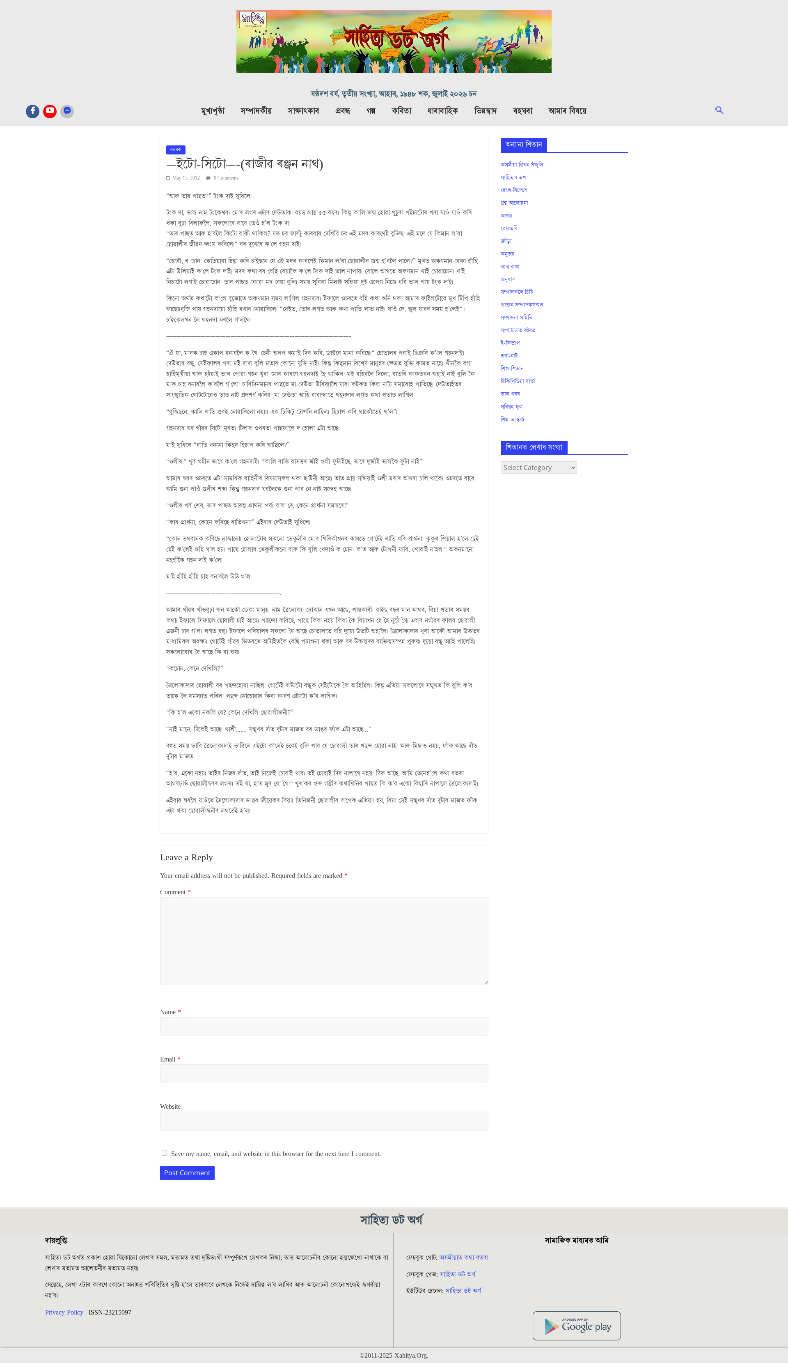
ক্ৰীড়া (506, 241)
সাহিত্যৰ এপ (513, 178)
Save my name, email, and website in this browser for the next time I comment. (276, 1153)
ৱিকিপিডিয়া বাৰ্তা (518, 382)
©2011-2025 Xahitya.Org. (394, 1355)
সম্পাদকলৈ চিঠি (517, 292)
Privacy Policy (64, 1312)
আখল (506, 216)
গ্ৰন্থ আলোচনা (514, 203)
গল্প (371, 111)
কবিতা (401, 111)
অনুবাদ (508, 280)
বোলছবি (509, 229)
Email (170, 1059)
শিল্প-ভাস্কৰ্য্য (512, 420)
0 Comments (225, 178)
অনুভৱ (507, 254)
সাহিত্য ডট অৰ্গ (457, 1274)
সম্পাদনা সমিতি (517, 318)
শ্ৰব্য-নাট (509, 356)
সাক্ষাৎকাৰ (303, 111)
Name (170, 1012)
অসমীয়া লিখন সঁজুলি (522, 165)
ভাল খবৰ (510, 394)
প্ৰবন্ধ (343, 111)
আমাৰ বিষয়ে (567, 111)
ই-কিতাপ (510, 343)
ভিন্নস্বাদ (485, 111)
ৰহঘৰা (522, 111)
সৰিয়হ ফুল (511, 407)
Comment (175, 892)
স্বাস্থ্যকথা (510, 267)
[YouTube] (50, 111)
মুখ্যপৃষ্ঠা (213, 111)
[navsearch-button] (723, 111)
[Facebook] (32, 111)
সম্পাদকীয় (256, 111)
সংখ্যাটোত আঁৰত (518, 331)
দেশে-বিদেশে (514, 190)
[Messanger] (67, 111)
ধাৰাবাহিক (443, 111)
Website (170, 1106)
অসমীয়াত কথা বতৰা (465, 1257)
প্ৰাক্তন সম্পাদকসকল (522, 305)
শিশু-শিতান (512, 369)
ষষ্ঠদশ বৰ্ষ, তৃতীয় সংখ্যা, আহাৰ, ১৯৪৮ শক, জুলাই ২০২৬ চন (394, 94)
